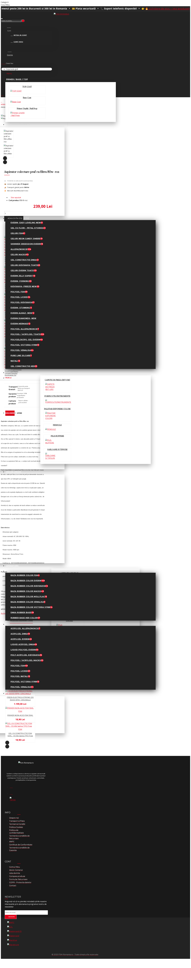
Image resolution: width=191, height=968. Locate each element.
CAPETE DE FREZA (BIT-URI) (57, 380)
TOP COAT (27, 87)
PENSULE (57, 425)
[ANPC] (10, 922)
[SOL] (10, 927)
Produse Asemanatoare (21, 621)
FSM (20, 711)
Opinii (19, 413)
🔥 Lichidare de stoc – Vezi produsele (141, 8)
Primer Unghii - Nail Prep (27, 108)
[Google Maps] (12, 793)
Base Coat (27, 98)
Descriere (10, 413)
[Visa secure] (13, 944)
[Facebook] (12, 786)
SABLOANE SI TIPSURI (57, 449)
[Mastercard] (13, 936)
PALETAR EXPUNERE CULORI (57, 409)
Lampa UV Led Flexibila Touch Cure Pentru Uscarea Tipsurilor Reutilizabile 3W (13, 372)
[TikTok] (12, 799)
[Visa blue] (12, 940)
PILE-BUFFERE (57, 436)
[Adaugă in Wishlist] (2, 647)
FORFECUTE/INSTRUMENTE (57, 396)
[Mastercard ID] (14, 931)
